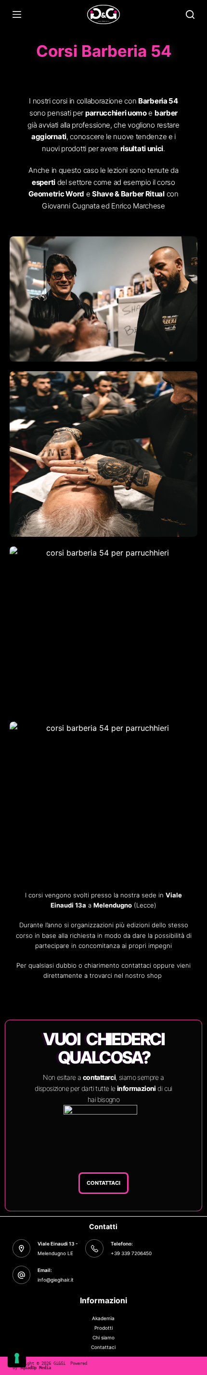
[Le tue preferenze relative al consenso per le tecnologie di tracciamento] (17, 1358)
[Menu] (17, 14)
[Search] (190, 14)
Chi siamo (103, 1337)
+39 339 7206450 (131, 1253)
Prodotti (103, 1328)
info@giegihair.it (56, 1280)
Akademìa (103, 1318)
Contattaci (103, 1347)
